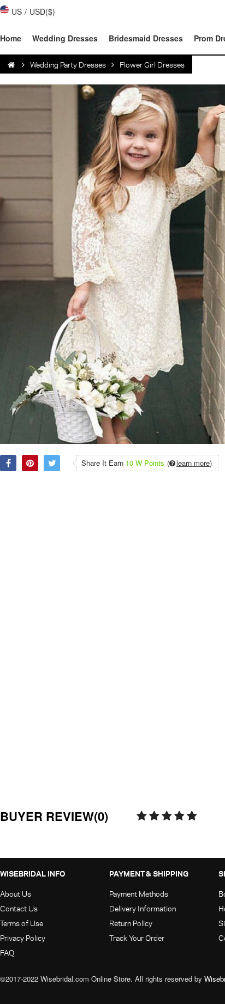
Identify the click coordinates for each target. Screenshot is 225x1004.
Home (10, 38)
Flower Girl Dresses (152, 64)
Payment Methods (138, 893)
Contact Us (19, 908)
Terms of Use (21, 923)
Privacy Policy (22, 937)
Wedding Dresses (65, 38)
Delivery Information (142, 908)
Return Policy (130, 923)
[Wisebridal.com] (12, 64)
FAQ (7, 952)
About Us (15, 893)
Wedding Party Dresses (68, 64)
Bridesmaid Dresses (146, 38)
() (189, 463)
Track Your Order (136, 937)
